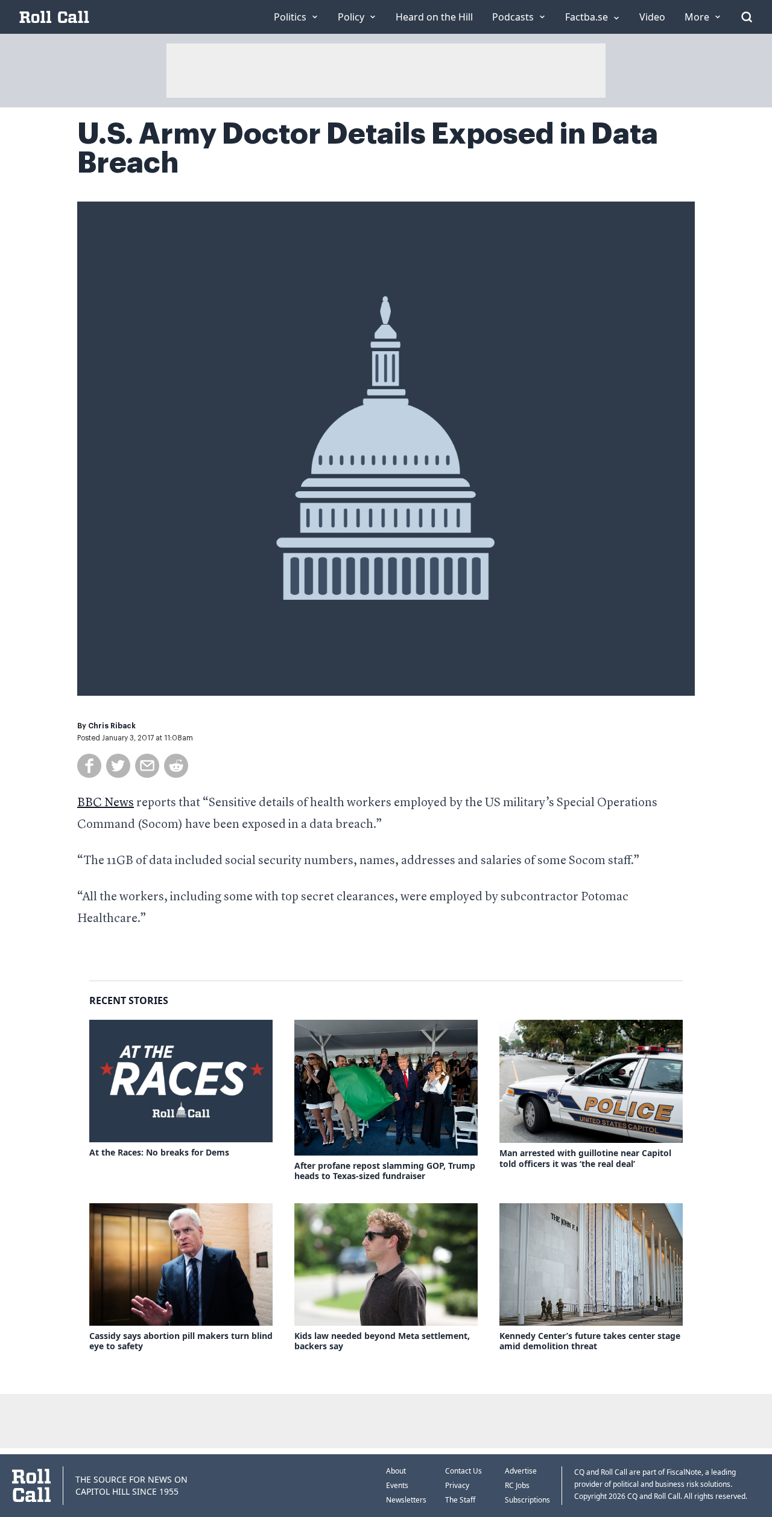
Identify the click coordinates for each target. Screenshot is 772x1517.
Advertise (521, 1471)
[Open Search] (747, 17)
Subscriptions (527, 1500)
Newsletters (406, 1500)
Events (397, 1485)
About (396, 1471)
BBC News (105, 803)
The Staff (460, 1500)
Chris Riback (112, 726)
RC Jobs (517, 1485)
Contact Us (463, 1471)
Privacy (457, 1485)
